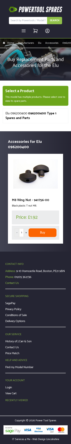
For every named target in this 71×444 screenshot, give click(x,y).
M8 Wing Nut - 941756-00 (30, 200)
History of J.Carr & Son (18, 341)
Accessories (51, 43)
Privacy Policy (13, 309)
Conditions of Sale (16, 315)
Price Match (12, 353)
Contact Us (12, 283)
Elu (39, 43)
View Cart (11, 393)
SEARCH (54, 20)
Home (10, 43)
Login (8, 387)
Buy (42, 232)
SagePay (10, 303)
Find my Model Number (19, 367)
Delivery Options (15, 321)
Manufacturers (26, 43)
